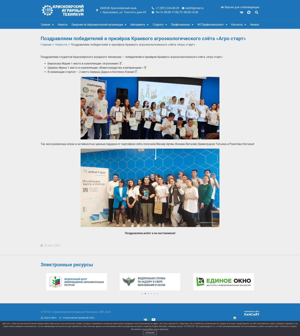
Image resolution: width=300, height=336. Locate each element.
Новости (63, 24)
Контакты (237, 24)
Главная (45, 24)
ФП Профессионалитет (210, 24)
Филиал (254, 24)
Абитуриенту (137, 24)
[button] (256, 12)
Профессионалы (180, 24)
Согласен (150, 333)
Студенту (158, 24)
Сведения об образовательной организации (97, 24)
